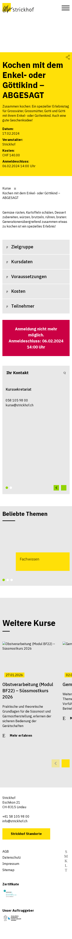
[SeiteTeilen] (68, 57)
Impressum (10, 864)
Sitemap (8, 870)
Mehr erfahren (21, 735)
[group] (36, 547)
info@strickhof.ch (14, 821)
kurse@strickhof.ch (19, 405)
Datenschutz (11, 857)
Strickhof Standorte (26, 834)
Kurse (6, 188)
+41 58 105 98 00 (15, 816)
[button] (7, 487)
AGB (5, 851)
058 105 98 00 (17, 400)
